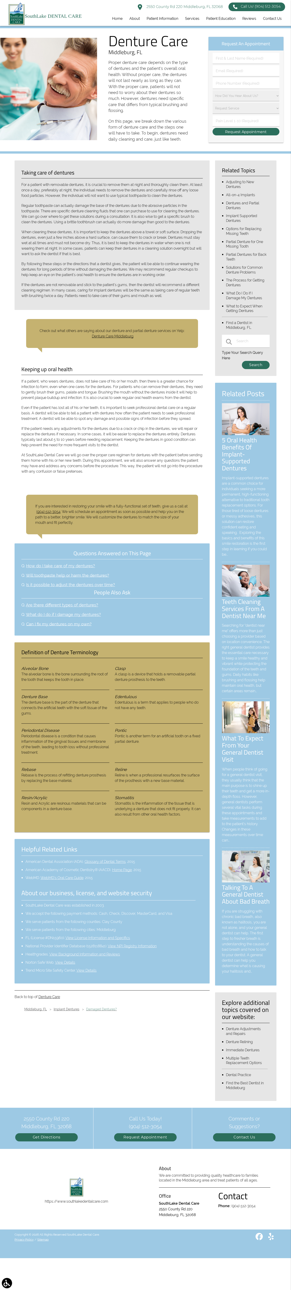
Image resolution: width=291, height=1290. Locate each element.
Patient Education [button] (221, 18)
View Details (65, 962)
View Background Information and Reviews (84, 954)
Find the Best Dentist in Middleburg (245, 1085)
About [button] (134, 18)
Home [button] (117, 18)
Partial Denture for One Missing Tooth (244, 244)
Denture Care (49, 997)
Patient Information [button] (162, 18)
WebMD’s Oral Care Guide (61, 878)
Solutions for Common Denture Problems (244, 269)
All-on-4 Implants (240, 195)
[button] (7, 1283)
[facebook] (260, 1238)
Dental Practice (238, 1075)
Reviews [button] (249, 18)
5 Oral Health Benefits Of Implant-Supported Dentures (239, 454)
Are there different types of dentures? (62, 605)
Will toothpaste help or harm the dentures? (67, 575)
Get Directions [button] (46, 1137)
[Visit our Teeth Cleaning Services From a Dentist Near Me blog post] (246, 595)
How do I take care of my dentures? (60, 565)
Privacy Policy (24, 1239)
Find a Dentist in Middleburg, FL (239, 325)
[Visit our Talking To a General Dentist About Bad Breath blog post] (246, 881)
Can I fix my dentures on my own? (59, 624)
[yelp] (271, 1238)
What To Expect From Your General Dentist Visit (242, 748)
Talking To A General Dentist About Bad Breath (246, 894)
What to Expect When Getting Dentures (244, 308)
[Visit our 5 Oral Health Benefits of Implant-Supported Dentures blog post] (246, 434)
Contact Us (244, 1137)
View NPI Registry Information (132, 946)
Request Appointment (145, 1137)
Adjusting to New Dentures (240, 184)
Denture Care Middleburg (112, 336)
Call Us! (261, 6)
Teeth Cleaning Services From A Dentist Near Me (244, 609)
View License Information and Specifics (97, 938)
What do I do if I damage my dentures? (63, 614)
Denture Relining (239, 1042)
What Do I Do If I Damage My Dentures (244, 295)
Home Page (122, 870)
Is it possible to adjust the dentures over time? (70, 584)
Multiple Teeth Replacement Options (244, 1060)
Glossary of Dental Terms (105, 861)
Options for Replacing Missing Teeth (243, 231)
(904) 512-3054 (48, 511)
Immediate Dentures (243, 1050)
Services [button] (192, 18)
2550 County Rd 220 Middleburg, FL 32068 (184, 7)
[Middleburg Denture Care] (48, 139)
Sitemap (43, 1239)
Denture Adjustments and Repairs (243, 1031)
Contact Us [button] (272, 18)
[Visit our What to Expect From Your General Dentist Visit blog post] (246, 732)
